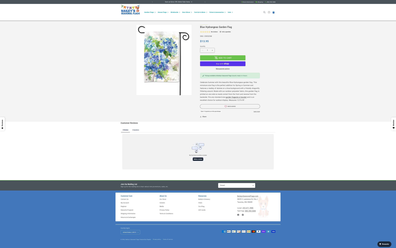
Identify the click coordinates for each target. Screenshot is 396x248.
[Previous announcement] (152, 2)
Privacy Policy (164, 210)
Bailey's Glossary (204, 199)
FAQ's (200, 203)
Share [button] (204, 116)
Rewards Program (127, 210)
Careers (162, 203)
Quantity (202, 46)
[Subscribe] (253, 185)
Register (124, 206)
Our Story (163, 199)
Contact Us (124, 199)
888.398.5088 (250, 211)
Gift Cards (202, 210)
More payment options (223, 68)
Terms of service (168, 239)
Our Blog (201, 206)
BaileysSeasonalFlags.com (247, 196)
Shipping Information (128, 213)
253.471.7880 (248, 208)
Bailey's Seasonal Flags (132, 239)
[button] (150, 12)
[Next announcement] (205, 2)
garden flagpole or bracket (236, 97)
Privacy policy (157, 239)
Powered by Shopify (145, 239)
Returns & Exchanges (128, 217)
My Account (125, 203)
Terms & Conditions (166, 213)
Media (162, 206)
